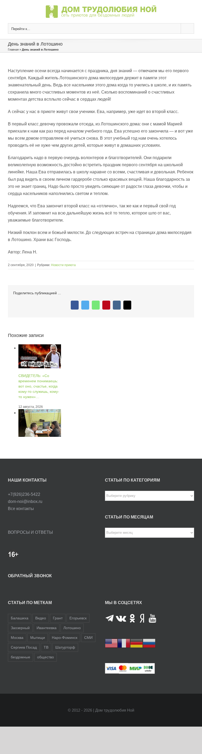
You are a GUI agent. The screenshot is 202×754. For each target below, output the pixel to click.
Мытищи (37, 637)
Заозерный (20, 628)
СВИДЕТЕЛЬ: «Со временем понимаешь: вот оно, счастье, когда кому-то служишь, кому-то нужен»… (38, 386)
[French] (124, 643)
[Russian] (149, 643)
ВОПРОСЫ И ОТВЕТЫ (30, 532)
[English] (111, 643)
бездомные (20, 657)
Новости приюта (63, 265)
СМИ (88, 637)
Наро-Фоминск (64, 637)
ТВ (46, 647)
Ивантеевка (47, 628)
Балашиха (19, 618)
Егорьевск (78, 618)
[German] (136, 643)
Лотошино (72, 628)
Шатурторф (65, 647)
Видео (40, 618)
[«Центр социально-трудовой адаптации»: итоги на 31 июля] (39, 412)
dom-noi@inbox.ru (25, 501)
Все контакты (21, 508)
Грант (58, 618)
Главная (13, 49)
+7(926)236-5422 (24, 494)
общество (45, 657)
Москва (17, 637)
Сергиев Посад (24, 647)
